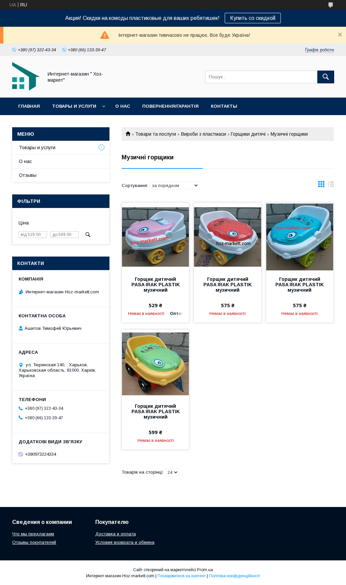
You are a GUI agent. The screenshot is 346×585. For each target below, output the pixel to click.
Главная (29, 106)
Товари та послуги (155, 134)
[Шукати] (325, 77)
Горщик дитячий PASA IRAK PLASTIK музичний (155, 284)
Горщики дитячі (248, 134)
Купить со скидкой (252, 18)
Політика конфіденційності (234, 576)
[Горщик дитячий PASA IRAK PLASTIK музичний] (155, 236)
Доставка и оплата (115, 533)
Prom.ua (205, 569)
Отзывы (27, 175)
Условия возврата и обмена (124, 542)
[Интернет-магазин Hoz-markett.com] (26, 88)
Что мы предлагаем (33, 533)
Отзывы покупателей (34, 542)
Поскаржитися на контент (181, 576)
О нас (122, 106)
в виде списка (331, 185)
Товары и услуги (74, 106)
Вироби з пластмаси (203, 134)
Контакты (224, 106)
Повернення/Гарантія (170, 106)
